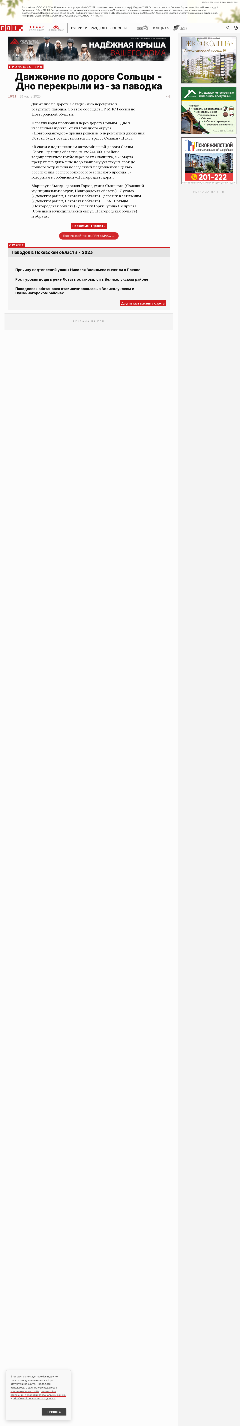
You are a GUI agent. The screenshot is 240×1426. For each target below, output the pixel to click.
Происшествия (26, 67)
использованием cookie (24, 1391)
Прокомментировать (88, 226)
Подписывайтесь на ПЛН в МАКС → (88, 235)
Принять (54, 1411)
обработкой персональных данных (34, 1398)
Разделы (99, 28)
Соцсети (118, 28)
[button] (236, 28)
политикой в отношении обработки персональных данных (38, 1393)
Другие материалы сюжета (143, 303)
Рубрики (79, 28)
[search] (228, 28)
